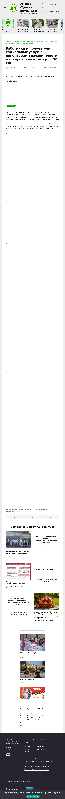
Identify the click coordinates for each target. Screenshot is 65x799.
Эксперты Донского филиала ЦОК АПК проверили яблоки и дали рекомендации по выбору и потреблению (46, 615)
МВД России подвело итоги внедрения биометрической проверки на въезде (46, 539)
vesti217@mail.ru (53, 11)
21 (35, 718)
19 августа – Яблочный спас (46, 569)
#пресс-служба (27, 509)
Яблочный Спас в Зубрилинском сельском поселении (32, 654)
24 (21, 720)
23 (42, 718)
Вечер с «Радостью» (27, 680)
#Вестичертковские (13, 509)
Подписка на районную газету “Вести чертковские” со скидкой (12, 742)
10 (20, 715)
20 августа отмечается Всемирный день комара (15, 583)
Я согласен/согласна (33, 796)
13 (31, 715)
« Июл (22, 728)
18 (24, 718)
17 (20, 718)
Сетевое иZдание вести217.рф (28, 7)
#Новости (11, 105)
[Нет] (63, 794)
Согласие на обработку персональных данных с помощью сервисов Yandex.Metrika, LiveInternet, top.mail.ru (37, 768)
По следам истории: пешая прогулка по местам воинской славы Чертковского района (17, 551)
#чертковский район (14, 511)
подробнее (39, 792)
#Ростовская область (40, 509)
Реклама (8, 747)
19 (28, 718)
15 (38, 715)
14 (35, 715)
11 (24, 715)
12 (28, 715)
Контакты (9, 749)
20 (32, 718)
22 (39, 718)
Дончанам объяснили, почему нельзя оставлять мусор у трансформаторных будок (18, 601)
